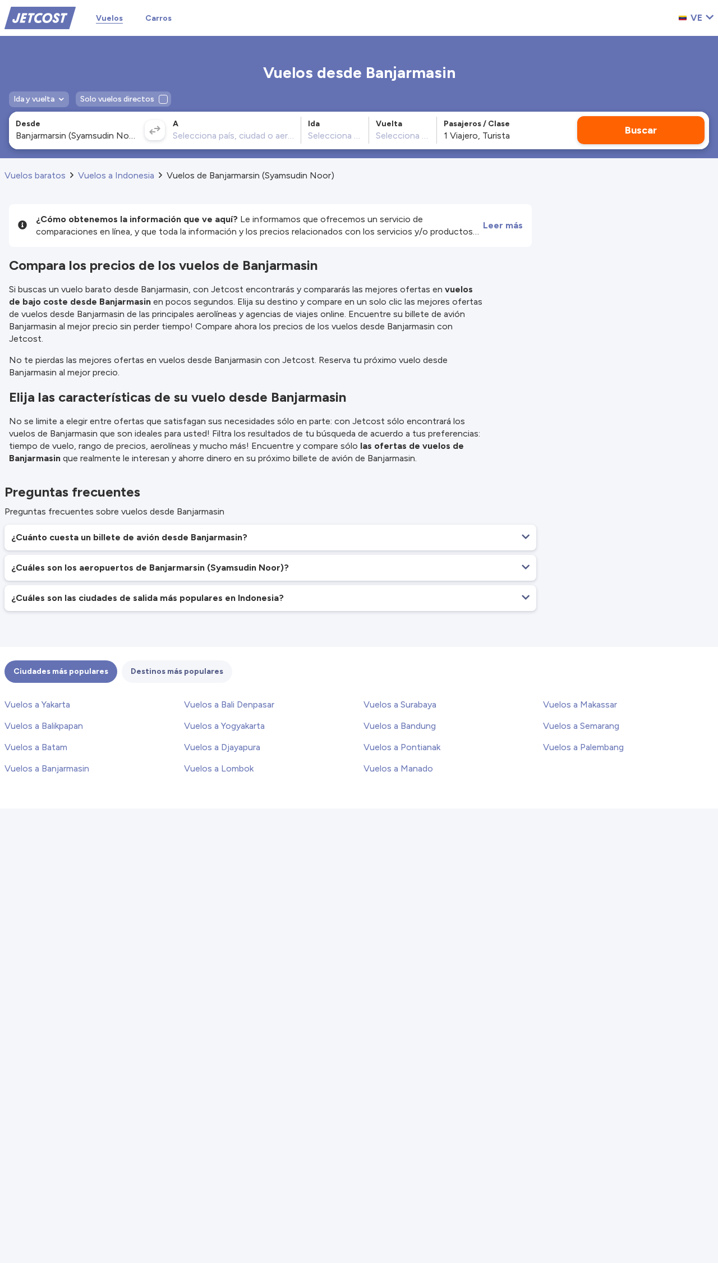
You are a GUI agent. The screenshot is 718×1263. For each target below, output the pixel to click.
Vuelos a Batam (35, 747)
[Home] (40, 17)
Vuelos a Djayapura (222, 747)
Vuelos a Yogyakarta (224, 725)
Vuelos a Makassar (580, 704)
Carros (158, 18)
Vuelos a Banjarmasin (46, 768)
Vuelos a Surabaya (399, 704)
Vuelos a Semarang (581, 725)
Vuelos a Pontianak (401, 747)
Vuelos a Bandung (399, 725)
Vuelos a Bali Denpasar (229, 704)
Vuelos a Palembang (583, 747)
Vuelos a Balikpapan (43, 725)
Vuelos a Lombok (219, 768)
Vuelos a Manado (398, 768)
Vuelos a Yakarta (37, 704)
